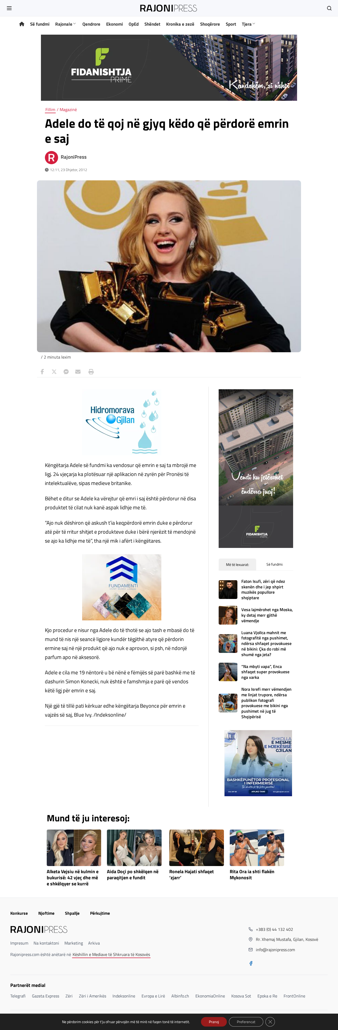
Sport (231, 24)
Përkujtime (100, 913)
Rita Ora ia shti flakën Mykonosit (252, 875)
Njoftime (46, 913)
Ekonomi (114, 24)
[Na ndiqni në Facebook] (250, 963)
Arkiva (94, 943)
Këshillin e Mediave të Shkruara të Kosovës (111, 954)
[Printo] (89, 372)
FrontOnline (294, 996)
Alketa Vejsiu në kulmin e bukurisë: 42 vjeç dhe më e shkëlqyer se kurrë (72, 878)
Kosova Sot (241, 996)
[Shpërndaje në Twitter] (54, 372)
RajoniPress (74, 157)
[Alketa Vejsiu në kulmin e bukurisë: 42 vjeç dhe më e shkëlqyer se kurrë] (74, 848)
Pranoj (214, 1021)
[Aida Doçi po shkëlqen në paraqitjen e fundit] (134, 848)
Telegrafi (18, 996)
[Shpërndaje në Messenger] (66, 372)
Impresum (19, 943)
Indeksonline (123, 996)
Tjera (247, 24)
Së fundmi (39, 24)
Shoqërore (210, 24)
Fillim (50, 109)
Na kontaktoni (46, 943)
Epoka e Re (267, 996)
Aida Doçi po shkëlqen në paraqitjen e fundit (132, 875)
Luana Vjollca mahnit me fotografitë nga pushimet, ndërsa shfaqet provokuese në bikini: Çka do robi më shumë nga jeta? (266, 643)
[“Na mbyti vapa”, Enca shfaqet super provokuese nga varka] (228, 672)
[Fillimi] (21, 24)
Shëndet (152, 24)
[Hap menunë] (9, 8)
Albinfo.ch (180, 996)
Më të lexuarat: (237, 564)
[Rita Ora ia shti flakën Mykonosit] (257, 848)
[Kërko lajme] (329, 8)
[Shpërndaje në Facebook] (42, 372)
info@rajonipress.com (275, 949)
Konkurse (19, 913)
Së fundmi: (274, 564)
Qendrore (91, 24)
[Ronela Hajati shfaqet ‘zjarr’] (196, 848)
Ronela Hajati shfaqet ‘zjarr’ (191, 875)
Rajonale (63, 24)
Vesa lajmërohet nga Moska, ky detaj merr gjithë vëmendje (267, 615)
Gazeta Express (45, 996)
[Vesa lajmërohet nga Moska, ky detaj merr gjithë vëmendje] (228, 615)
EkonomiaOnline (210, 996)
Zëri (69, 996)
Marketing (73, 943)
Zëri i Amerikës (92, 996)
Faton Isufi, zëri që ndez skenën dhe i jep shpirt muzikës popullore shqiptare (263, 589)
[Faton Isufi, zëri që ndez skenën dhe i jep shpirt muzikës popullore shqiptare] (228, 589)
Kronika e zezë (180, 24)
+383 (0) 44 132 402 (274, 929)
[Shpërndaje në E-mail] (78, 372)
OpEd (134, 24)
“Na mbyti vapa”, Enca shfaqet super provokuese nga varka (265, 672)
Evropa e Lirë (153, 996)
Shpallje (72, 913)
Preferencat (246, 1021)
